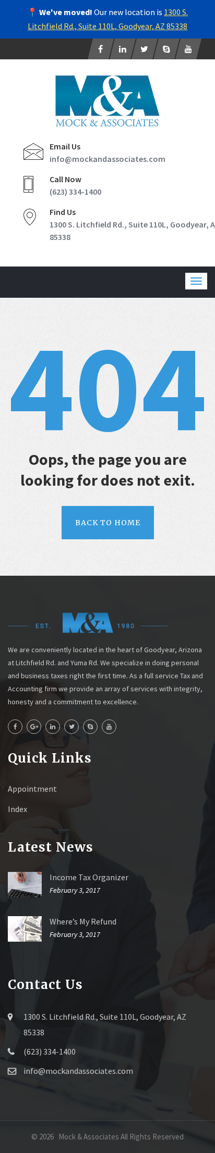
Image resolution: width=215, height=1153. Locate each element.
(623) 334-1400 (75, 191)
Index (17, 809)
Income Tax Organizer (89, 877)
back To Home (107, 522)
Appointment (32, 788)
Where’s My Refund (83, 921)
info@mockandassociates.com (107, 159)
